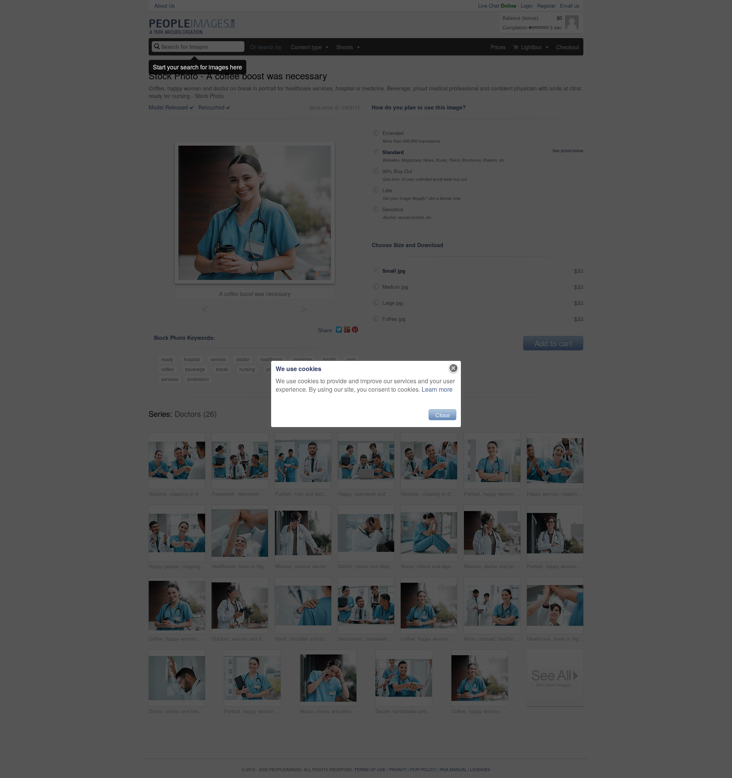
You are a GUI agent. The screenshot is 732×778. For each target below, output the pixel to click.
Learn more (437, 389)
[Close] (453, 368)
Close (442, 415)
